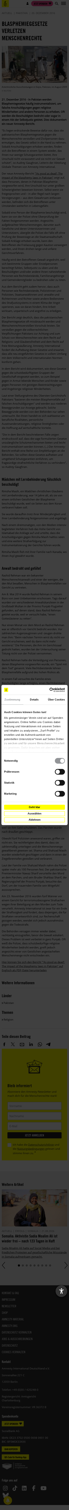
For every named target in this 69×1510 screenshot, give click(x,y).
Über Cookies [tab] (56, 699)
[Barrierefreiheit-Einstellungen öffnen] (61, 1291)
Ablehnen (35, 819)
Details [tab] (34, 699)
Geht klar (34, 807)
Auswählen (34, 813)
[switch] (60, 772)
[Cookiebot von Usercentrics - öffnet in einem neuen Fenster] (49, 690)
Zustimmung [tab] (12, 699)
